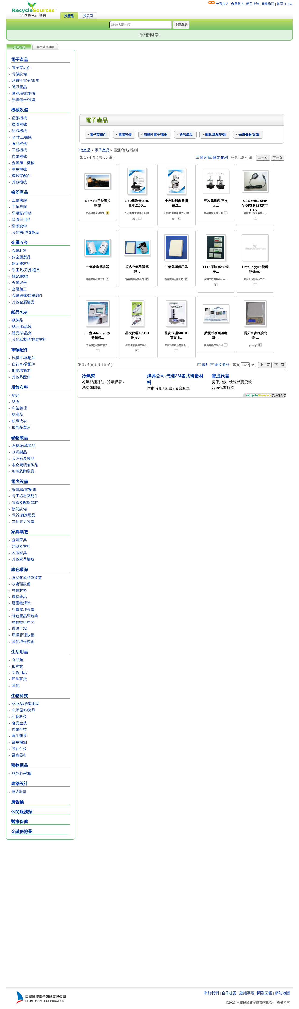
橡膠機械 (19, 124)
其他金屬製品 (23, 302)
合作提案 (229, 993)
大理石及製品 (23, 459)
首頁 (280, 4)
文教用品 (19, 673)
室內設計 (19, 792)
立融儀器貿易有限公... (97, 345)
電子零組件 (21, 68)
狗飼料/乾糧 (22, 773)
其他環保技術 (23, 642)
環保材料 (19, 590)
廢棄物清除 (21, 603)
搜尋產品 (181, 25)
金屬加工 (19, 289)
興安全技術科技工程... (255, 279)
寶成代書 (220, 375)
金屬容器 (19, 283)
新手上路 (252, 4)
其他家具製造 (23, 559)
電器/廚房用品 (23, 515)
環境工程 (19, 629)
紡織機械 (19, 131)
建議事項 (246, 993)
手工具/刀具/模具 (26, 270)
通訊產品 (19, 87)
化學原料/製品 (23, 710)
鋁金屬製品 (21, 257)
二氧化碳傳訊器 (176, 267)
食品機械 (19, 144)
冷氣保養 (114, 382)
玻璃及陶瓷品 (23, 471)
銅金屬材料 (21, 263)
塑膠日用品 (21, 220)
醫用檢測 (19, 742)
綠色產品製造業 (25, 616)
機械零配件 (21, 176)
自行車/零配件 (23, 364)
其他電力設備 (23, 522)
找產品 (69, 16)
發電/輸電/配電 (24, 490)
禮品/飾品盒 (22, 333)
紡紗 (15, 395)
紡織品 (17, 414)
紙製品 (17, 320)
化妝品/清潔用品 (25, 704)
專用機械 (19, 169)
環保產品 (19, 597)
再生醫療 (19, 736)
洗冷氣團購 (91, 388)
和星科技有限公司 (213, 213)
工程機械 (19, 150)
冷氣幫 (88, 375)
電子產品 (102, 150)
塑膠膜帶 (19, 226)
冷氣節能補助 (93, 382)
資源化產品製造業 (27, 578)
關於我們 (211, 993)
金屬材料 (19, 251)
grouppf (253, 345)
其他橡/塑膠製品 (25, 232)
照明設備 (19, 509)
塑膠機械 (19, 118)
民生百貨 (19, 679)
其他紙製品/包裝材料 (29, 339)
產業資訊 (267, 4)
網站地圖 (282, 993)
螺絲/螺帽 (20, 276)
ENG (288, 4)
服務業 (17, 666)
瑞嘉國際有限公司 (95, 279)
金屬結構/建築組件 (27, 295)
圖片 (203, 157)
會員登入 (237, 4)
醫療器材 (19, 755)
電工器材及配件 (25, 496)
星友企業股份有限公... (137, 345)
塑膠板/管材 (22, 213)
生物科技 (19, 717)
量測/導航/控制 (24, 93)
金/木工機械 (22, 137)
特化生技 (19, 749)
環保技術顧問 (23, 622)
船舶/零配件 (22, 370)
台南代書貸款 (223, 388)
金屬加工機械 (23, 163)
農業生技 (19, 729)
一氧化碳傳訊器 (97, 267)
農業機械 (19, 156)
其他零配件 (21, 377)
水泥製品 (19, 452)
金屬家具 (19, 540)
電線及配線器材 (25, 502)
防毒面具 (154, 388)
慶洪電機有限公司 (213, 345)
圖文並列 (220, 157)
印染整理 (19, 408)
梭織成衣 (19, 421)
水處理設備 (21, 584)
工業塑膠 (19, 207)
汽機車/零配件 (23, 358)
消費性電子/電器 (25, 80)
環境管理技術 (23, 635)
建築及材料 (21, 546)
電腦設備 (19, 74)
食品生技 (19, 723)
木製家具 (19, 553)
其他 (15, 685)
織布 (15, 402)
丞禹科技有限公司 (95, 213)
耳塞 (168, 388)
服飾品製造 (21, 427)
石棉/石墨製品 (23, 446)
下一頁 (277, 157)
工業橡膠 (19, 200)
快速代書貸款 (240, 382)
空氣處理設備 (23, 610)
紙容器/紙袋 (22, 327)
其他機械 (19, 182)
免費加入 (222, 4)
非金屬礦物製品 (25, 465)
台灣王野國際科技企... (215, 279)
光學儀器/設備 (23, 100)
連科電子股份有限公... (255, 213)
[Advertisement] (40, 914)
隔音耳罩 (182, 388)
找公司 (88, 16)
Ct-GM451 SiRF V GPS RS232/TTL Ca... (255, 205)
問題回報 (264, 993)
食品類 (17, 660)
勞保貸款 (219, 382)
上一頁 (263, 157)
